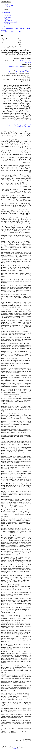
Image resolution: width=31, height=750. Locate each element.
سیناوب (15, 748)
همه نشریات (7, 15)
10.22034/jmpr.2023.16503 (15, 66)
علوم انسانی (7, 17)
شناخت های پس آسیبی (23, 126)
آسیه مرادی (10, 70)
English (6, 9)
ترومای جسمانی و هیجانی (18, 124)
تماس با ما (7, 6)
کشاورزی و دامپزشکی (10, 22)
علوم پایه (6, 18)
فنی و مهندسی (8, 20)
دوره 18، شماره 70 (24, 60)
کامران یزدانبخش (21, 70)
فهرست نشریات (8, 4)
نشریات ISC (7, 23)
